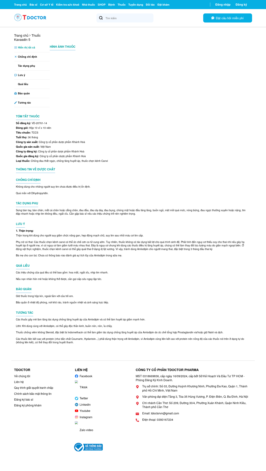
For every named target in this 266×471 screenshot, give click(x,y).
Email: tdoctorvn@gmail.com (160, 413)
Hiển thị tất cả (26, 47)
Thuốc (122, 5)
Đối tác (150, 5)
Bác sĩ (33, 5)
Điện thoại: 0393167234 (157, 420)
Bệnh (111, 5)
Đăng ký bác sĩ (23, 399)
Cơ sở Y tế (46, 5)
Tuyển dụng (135, 5)
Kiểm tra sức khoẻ (67, 5)
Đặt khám (163, 5)
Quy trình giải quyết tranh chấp (33, 388)
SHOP (101, 5)
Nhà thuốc (88, 5)
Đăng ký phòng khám (27, 405)
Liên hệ (19, 382)
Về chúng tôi (22, 376)
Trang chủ (20, 5)
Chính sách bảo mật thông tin (33, 394)
